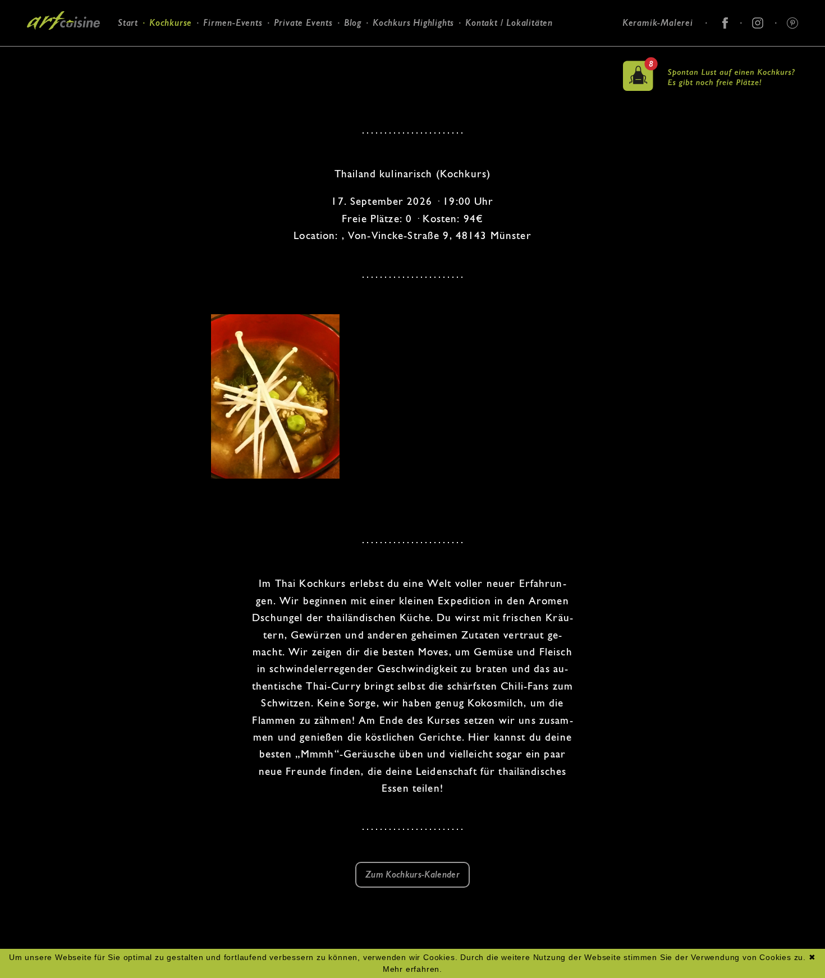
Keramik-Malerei (657, 22)
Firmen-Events (232, 22)
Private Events (303, 22)
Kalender (161, 73)
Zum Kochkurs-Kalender (412, 874)
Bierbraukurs (226, 60)
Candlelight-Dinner (308, 75)
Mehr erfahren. (412, 969)
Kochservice (294, 60)
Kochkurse (170, 22)
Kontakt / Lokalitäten (509, 22)
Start (128, 22)
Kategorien (165, 58)
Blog (352, 22)
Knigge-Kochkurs (233, 75)
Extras (212, 89)
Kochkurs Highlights (413, 22)
